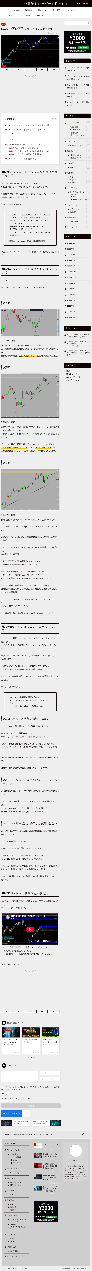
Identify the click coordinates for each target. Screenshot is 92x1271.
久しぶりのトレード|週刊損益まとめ (78, 103)
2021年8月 (71, 295)
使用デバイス (79, 209)
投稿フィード (71, 374)
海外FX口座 (79, 221)
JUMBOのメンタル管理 (79, 199)
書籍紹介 (75, 133)
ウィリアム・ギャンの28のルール (79, 193)
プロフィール (41, 15)
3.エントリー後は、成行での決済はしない (27, 154)
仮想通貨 (79, 180)
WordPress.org (72, 380)
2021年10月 (72, 283)
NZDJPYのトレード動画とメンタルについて (27, 130)
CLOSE (54, 118)
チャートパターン (79, 145)
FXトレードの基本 (12, 10)
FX (4, 964)
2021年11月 (71, 277)
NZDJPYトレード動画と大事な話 (22, 159)
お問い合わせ (78, 227)
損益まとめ (42, 10)
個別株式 (79, 182)
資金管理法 (79, 127)
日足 (13, 139)
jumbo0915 (71, 346)
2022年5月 (71, 243)
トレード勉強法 (79, 129)
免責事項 (24, 1268)
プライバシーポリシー (12, 1268)
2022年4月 (71, 249)
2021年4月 (71, 317)
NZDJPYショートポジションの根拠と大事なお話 (29, 125)
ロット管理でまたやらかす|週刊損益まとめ (78, 86)
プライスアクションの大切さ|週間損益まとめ (78, 77)
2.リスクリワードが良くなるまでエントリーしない (30, 151)
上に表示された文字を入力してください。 (18, 1099)
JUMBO (79, 197)
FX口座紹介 (26, 15)
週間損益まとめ (79, 158)
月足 (13, 133)
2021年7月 (71, 300)
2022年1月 (71, 266)
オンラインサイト (78, 135)
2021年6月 (71, 306)
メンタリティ (10, 15)
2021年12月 (72, 272)
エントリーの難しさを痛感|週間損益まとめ (78, 69)
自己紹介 (79, 212)
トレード (17, 964)
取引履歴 (56, 10)
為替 (3, 24)
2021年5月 (71, 312)
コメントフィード (73, 377)
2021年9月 (71, 289)
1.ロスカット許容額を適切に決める (24, 148)
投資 (10, 964)
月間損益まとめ (79, 155)
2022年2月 (71, 260)
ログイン (69, 371)
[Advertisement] (30, 93)
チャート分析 (71, 10)
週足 (13, 136)
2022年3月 (71, 255)
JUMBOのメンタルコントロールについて (26, 144)
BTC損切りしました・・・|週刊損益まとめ (78, 95)
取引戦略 (29, 10)
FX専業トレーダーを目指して (46, 4)
